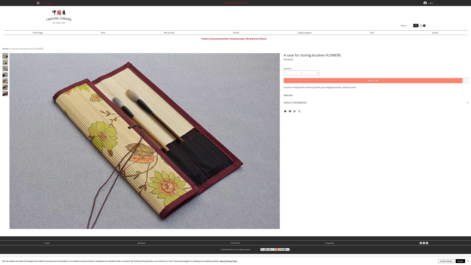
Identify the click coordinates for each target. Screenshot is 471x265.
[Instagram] (424, 243)
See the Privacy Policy (228, 261)
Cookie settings (446, 261)
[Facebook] (421, 243)
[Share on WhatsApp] (294, 111)
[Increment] (318, 73)
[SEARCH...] (416, 25)
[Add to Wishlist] (466, 80)
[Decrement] (285, 73)
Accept (460, 261)
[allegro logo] (427, 243)
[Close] (468, 261)
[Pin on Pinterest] (289, 111)
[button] (50, 3)
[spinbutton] (301, 73)
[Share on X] (299, 111)
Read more (288, 95)
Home (5, 48)
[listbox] (50, 3)
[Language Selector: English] (39, 3)
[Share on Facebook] (285, 111)
